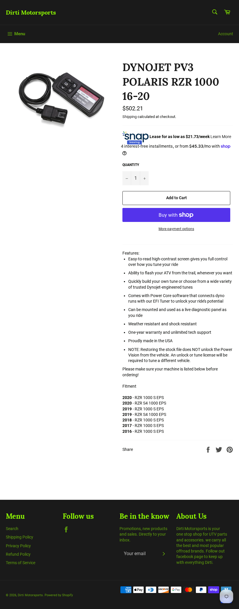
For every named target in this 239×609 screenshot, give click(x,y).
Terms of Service (20, 562)
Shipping (129, 116)
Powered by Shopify (59, 595)
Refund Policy (18, 554)
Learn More (220, 136)
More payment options (176, 229)
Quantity (130, 165)
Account (225, 33)
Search (12, 528)
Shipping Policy (19, 537)
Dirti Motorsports (31, 12)
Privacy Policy (18, 545)
